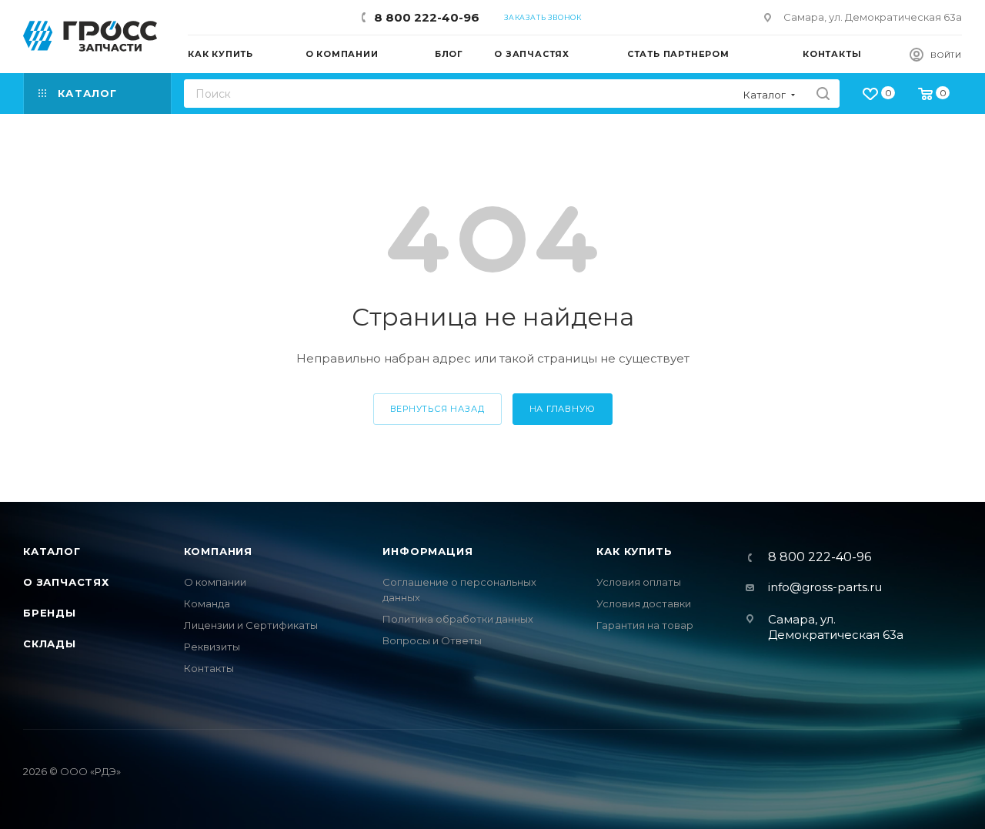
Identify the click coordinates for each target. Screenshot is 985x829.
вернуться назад (437, 408)
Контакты (209, 668)
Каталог (52, 551)
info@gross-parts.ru (825, 587)
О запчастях (66, 582)
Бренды (49, 613)
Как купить (634, 551)
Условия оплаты (638, 582)
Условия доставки (643, 603)
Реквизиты (212, 646)
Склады (49, 643)
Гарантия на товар (644, 625)
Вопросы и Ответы (432, 640)
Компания (218, 551)
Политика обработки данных (457, 619)
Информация (427, 551)
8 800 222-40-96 (426, 17)
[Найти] (823, 93)
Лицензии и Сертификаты (251, 625)
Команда (207, 603)
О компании (215, 582)
